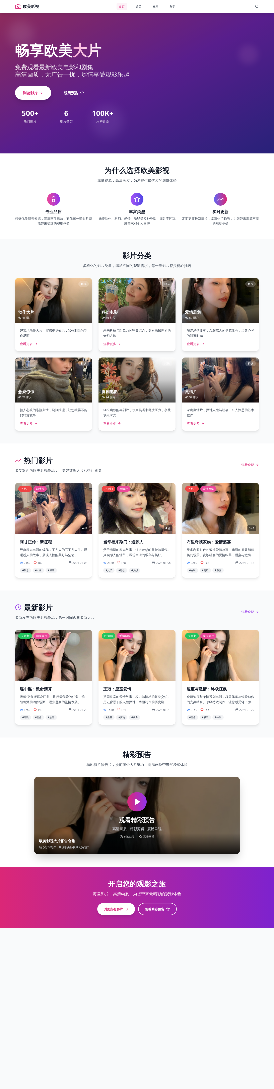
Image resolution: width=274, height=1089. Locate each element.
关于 (172, 6)
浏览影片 (30, 92)
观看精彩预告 (154, 909)
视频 (155, 6)
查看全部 (247, 465)
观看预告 (71, 92)
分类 (138, 6)
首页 (122, 6)
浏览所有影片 (113, 909)
